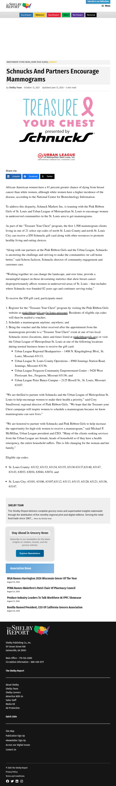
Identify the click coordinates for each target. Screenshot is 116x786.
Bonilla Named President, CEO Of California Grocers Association (44, 607)
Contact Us (11, 749)
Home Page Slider (39, 62)
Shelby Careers (13, 692)
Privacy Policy (12, 772)
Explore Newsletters (30, 553)
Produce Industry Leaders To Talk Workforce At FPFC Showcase (44, 597)
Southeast (26, 15)
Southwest (53, 15)
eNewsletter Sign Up (16, 740)
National (91, 15)
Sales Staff (11, 700)
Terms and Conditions (15, 776)
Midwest (40, 15)
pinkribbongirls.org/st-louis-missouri (45, 313)
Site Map (10, 731)
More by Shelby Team (43, 518)
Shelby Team (15, 87)
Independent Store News (18, 62)
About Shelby (12, 684)
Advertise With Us (14, 696)
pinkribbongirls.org (85, 337)
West (66, 15)
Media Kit (10, 704)
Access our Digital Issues (18, 744)
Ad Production (13, 708)
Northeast (78, 15)
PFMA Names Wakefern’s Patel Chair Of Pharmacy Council (41, 588)
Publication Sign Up (15, 735)
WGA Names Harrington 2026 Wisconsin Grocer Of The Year (42, 578)
